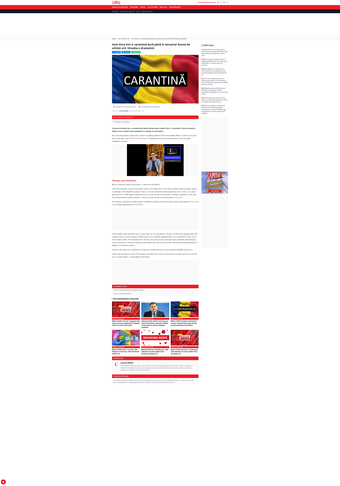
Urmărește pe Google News (150, 107)
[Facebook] (221, 2)
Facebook (117, 52)
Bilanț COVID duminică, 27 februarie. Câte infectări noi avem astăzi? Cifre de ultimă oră (184, 352)
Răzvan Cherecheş (132, 290)
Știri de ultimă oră (120, 7)
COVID (132, 138)
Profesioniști (175, 7)
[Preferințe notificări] (3, 481)
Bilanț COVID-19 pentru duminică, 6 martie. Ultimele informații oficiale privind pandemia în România (184, 323)
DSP (137, 254)
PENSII (138, 11)
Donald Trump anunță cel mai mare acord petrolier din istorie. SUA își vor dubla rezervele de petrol (214, 100)
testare (192, 201)
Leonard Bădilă (123, 111)
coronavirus (122, 290)
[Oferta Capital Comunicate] (214, 183)
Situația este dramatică (122, 122)
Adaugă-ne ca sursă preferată (126, 107)
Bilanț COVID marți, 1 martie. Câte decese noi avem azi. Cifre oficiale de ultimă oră (125, 352)
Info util (163, 7)
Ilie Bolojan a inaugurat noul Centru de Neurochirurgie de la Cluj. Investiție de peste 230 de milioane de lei (214, 72)
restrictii (140, 290)
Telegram (126, 52)
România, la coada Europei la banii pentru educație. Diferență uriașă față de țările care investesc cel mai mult (214, 52)
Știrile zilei (208, 45)
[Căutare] (227, 2)
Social (142, 7)
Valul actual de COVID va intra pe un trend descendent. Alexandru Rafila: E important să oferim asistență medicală (154, 324)
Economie (134, 7)
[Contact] (218, 2)
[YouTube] (224, 2)
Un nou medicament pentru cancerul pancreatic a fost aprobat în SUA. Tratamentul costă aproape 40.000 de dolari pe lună (214, 81)
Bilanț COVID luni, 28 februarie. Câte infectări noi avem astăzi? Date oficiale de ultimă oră (154, 352)
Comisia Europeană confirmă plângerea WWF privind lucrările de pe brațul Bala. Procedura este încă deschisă (214, 62)
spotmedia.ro (178, 197)
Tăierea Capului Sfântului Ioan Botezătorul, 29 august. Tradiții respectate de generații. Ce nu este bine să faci (214, 91)
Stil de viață (153, 7)
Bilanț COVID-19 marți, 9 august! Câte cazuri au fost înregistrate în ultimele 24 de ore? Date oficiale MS (126, 323)
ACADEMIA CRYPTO (147, 11)
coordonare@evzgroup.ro (206, 2)
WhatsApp (136, 52)
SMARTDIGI (115, 11)
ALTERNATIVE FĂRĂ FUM (127, 11)
